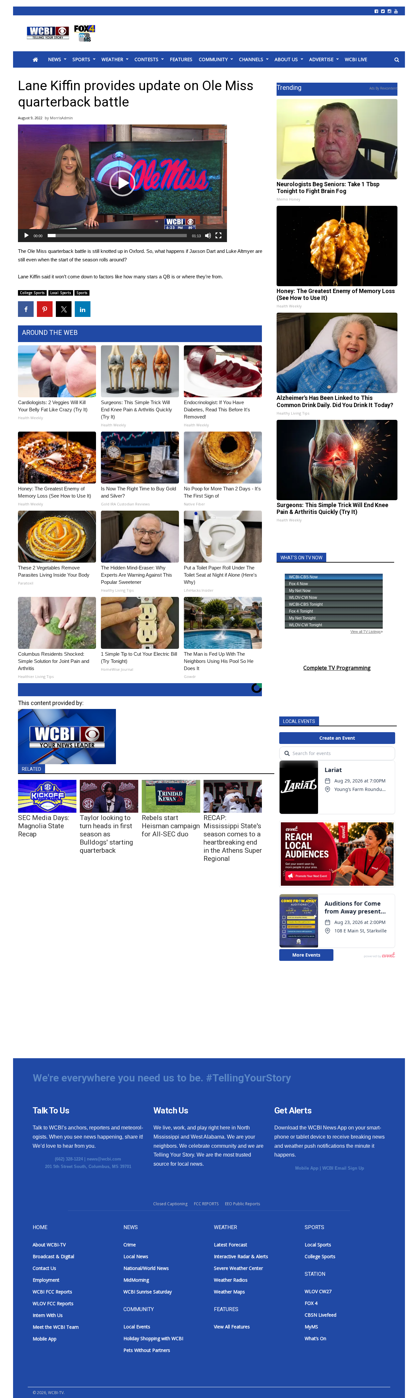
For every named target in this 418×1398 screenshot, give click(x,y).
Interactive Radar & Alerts (241, 1256)
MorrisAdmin (61, 117)
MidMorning (136, 1280)
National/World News (146, 1268)
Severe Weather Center (238, 1268)
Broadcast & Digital (53, 1256)
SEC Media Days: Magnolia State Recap (43, 826)
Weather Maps (229, 1292)
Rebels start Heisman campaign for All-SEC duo (171, 826)
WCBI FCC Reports (52, 1292)
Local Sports (60, 292)
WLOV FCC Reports (53, 1303)
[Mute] (208, 235)
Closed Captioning (170, 1204)
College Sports (32, 292)
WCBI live (356, 59)
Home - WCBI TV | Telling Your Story (62, 33)
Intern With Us (48, 1315)
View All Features (232, 1327)
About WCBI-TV (49, 1245)
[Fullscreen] (218, 235)
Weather (112, 59)
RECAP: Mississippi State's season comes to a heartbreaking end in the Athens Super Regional (232, 838)
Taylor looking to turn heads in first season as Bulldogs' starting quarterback (106, 834)
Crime (129, 1245)
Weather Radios (231, 1280)
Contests (146, 59)
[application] (122, 183)
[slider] (117, 235)
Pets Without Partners (146, 1350)
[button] (122, 183)
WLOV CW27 (318, 1291)
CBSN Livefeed (320, 1315)
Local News (135, 1256)
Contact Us (44, 1268)
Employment (46, 1280)
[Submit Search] (397, 60)
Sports (81, 59)
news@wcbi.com (104, 1159)
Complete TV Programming (337, 667)
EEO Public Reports (242, 1204)
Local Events (136, 1327)
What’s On (315, 1338)
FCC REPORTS (206, 1204)
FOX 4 (311, 1303)
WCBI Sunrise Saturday (147, 1292)
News (54, 59)
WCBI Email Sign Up (343, 1168)
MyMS (311, 1327)
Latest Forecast (230, 1245)
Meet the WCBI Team (56, 1327)
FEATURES (181, 59)
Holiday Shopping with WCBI (153, 1338)
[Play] (26, 235)
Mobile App (306, 1168)
